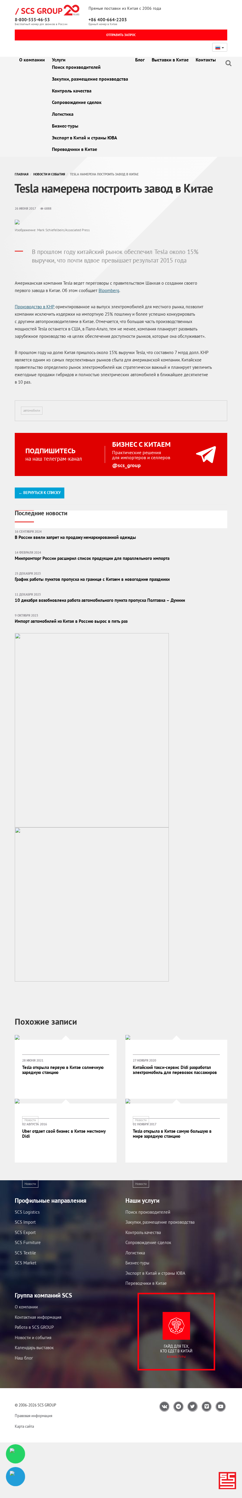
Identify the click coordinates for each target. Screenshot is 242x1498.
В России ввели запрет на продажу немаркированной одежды (75, 537)
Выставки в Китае (170, 60)
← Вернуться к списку (39, 492)
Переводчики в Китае (74, 149)
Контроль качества (71, 91)
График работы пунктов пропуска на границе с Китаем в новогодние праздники (92, 579)
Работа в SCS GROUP (34, 1327)
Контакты (206, 60)
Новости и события (49, 174)
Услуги (59, 60)
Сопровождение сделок (77, 102)
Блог (140, 60)
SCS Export (25, 1232)
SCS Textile (25, 1253)
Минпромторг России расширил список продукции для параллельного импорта (92, 558)
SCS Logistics (27, 1212)
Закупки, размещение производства (90, 79)
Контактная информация (38, 1317)
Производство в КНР (34, 306)
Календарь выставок (34, 1347)
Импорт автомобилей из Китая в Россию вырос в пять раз (71, 621)
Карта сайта (24, 1426)
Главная (21, 174)
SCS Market (25, 1263)
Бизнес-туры (65, 126)
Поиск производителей (76, 67)
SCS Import (25, 1222)
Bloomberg (109, 290)
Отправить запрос (121, 35)
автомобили (31, 410)
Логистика (62, 114)
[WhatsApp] (15, 1453)
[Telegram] (15, 1476)
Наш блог (24, 1358)
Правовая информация (33, 1415)
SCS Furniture (28, 1242)
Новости (30, 1120)
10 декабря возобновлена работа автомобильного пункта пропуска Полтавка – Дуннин (100, 600)
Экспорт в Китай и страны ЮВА (84, 138)
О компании (32, 60)
